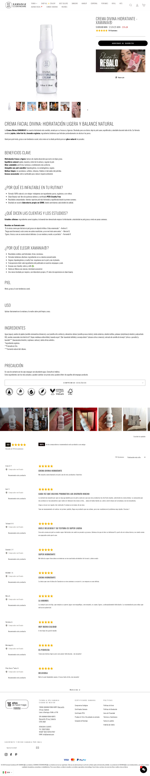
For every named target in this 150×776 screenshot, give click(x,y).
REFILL (114, 3)
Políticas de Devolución (110, 709)
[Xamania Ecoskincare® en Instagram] (6, 754)
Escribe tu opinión (139, 436)
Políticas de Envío (108, 705)
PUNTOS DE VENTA (108, 725)
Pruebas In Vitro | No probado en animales (87, 717)
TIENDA (33, 3)
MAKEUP (84, 3)
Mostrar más (74, 689)
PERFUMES (104, 3)
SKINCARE (75, 3)
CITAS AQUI (42, 721)
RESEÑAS (64, 6)
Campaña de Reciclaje (81, 721)
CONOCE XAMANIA (52, 6)
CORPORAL (94, 3)
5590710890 (46, 729)
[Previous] (2, 419)
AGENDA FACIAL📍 (37, 6)
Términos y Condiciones (110, 717)
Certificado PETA (80, 713)
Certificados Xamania (81, 709)
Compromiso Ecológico (75, 383)
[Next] (148, 419)
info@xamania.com (48, 734)
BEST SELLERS (63, 3)
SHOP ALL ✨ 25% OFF (48, 3)
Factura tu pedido (108, 721)
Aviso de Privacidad (109, 713)
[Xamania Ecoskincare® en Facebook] (11, 754)
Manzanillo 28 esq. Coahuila (47, 719)
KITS (121, 3)
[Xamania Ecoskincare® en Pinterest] (16, 754)
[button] (106, 30)
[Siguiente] (86, 110)
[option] (46, 58)
